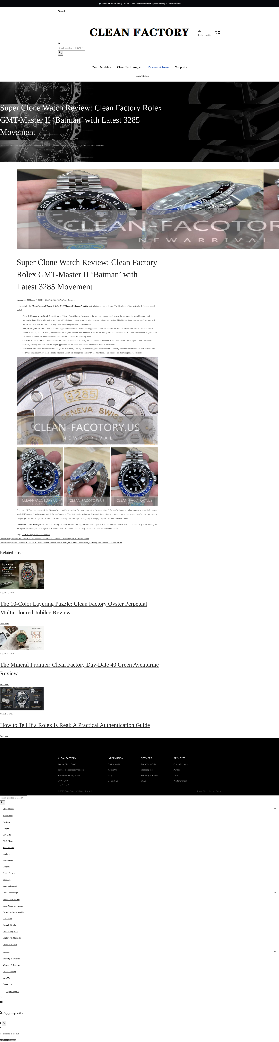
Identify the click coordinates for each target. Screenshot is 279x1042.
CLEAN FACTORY (53, 300)
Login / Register (205, 35)
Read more (4, 624)
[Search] (60, 53)
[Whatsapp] (60, 782)
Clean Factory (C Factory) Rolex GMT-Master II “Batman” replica (60, 306)
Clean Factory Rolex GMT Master (36, 535)
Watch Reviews (12, 145)
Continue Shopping (8, 1040)
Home (2, 145)
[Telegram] (66, 782)
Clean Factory (34, 524)
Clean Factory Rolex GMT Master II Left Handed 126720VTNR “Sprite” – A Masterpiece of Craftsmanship (44, 539)
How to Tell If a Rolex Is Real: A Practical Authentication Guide (75, 725)
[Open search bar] (59, 44)
